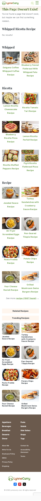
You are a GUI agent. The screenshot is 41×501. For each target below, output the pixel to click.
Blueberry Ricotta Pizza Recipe (10, 138)
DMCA (4, 458)
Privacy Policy (7, 462)
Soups (23, 434)
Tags (23, 439)
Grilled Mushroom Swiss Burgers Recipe (30, 288)
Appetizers (6, 422)
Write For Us (6, 450)
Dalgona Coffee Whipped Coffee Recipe (10, 71)
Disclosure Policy (8, 454)
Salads (23, 426)
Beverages (6, 426)
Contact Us (25, 445)
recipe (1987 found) (26, 298)
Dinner (5, 439)
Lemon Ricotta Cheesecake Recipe (10, 109)
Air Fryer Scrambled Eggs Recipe (10, 234)
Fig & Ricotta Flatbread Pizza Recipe (30, 167)
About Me (5, 445)
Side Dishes (25, 430)
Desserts (5, 434)
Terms (23, 456)
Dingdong (5, 466)
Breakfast (6, 430)
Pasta (23, 422)
